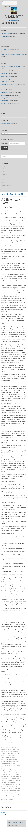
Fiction (3, 169)
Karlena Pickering (12, 825)
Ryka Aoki (10, 799)
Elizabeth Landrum (13, 100)
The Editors (14, 123)
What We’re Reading (6, 185)
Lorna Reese (12, 39)
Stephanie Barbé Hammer (18, 33)
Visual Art (3, 182)
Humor (3, 171)
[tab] (9, 3)
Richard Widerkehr (20, 84)
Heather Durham (10, 52)
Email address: (5, 143)
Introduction (4, 174)
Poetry (3, 179)
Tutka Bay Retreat (6, 806)
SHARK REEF (14, 17)
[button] (14, 9)
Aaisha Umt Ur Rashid (17, 92)
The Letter (4, 814)
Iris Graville (4, 56)
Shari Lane (12, 36)
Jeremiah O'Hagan (14, 49)
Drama (3, 166)
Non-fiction (4, 177)
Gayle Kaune (15, 76)
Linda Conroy (12, 70)
